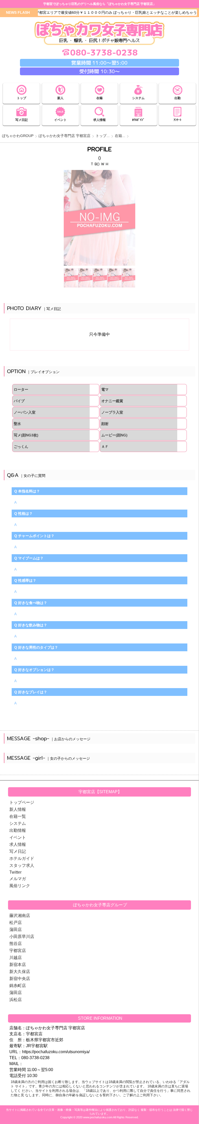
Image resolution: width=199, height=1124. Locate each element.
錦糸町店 (17, 985)
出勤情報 (17, 830)
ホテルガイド (21, 858)
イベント (17, 837)
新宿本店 (17, 964)
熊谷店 (15, 943)
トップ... (103, 136)
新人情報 (17, 809)
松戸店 (15, 922)
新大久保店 (19, 971)
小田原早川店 (21, 936)
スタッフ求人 (21, 865)
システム (17, 823)
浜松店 (15, 999)
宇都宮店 (17, 950)
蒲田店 (15, 929)
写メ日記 (17, 851)
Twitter (15, 872)
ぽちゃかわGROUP (17, 136)
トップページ (21, 802)
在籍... (120, 136)
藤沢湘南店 (19, 915)
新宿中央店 (19, 978)
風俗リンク (19, 885)
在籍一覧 (17, 816)
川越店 (15, 957)
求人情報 (17, 844)
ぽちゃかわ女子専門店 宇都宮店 (64, 136)
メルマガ (17, 878)
